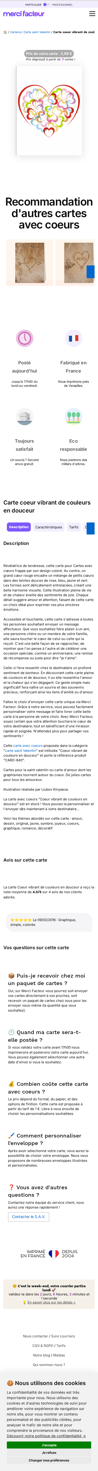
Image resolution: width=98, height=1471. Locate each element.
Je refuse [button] (49, 1452)
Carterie (15, 32)
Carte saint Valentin (37, 32)
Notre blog (41, 1355)
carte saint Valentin (20, 750)
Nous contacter (35, 1336)
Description (18, 527)
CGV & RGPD (42, 1346)
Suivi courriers (63, 1336)
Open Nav (92, 13)
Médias (59, 1355)
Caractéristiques (48, 527)
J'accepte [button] (49, 1445)
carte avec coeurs (28, 745)
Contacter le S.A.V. (28, 1216)
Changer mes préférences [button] (49, 1460)
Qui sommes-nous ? (49, 1365)
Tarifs (73, 527)
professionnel (62, 4)
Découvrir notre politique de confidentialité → (46, 1436)
